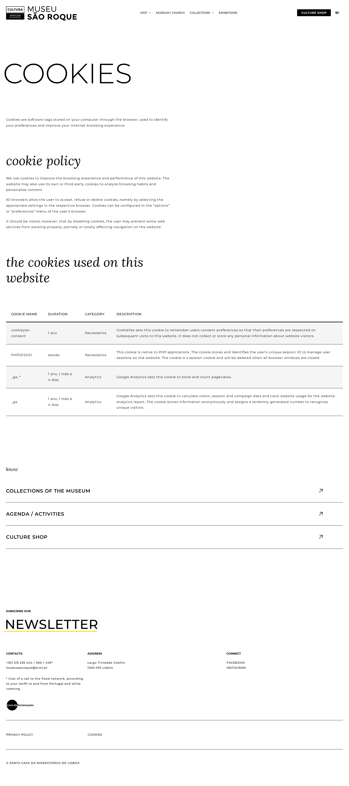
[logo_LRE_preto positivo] (20, 701)
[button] (336, 12)
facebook (236, 662)
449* (49, 662)
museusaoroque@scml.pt (26, 668)
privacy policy (19, 734)
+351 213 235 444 (19, 662)
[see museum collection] (174, 490)
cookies (95, 734)
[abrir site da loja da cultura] (174, 537)
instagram (236, 668)
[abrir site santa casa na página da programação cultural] (174, 513)
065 (39, 662)
